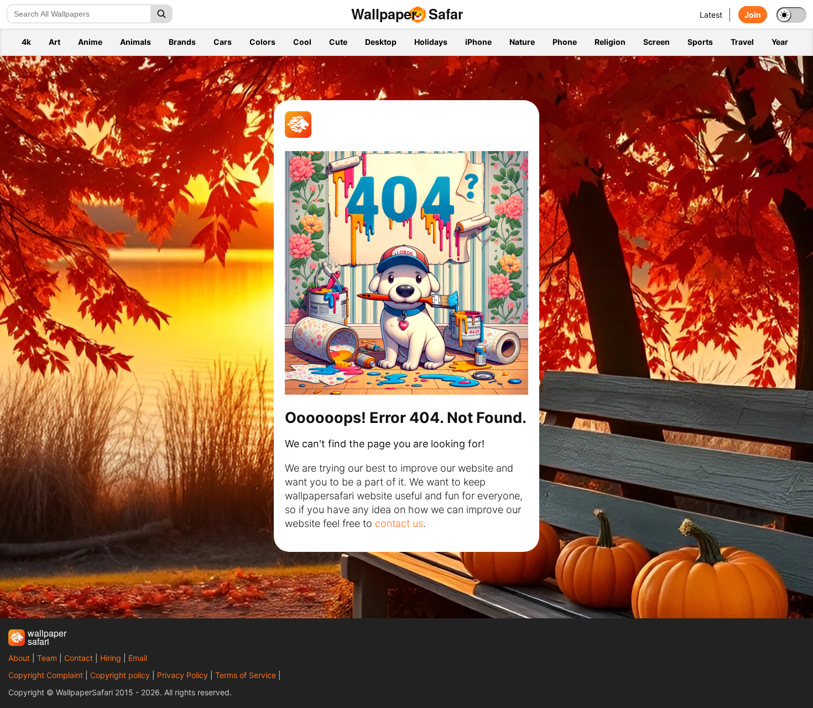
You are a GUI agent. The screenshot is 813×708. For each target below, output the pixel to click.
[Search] (161, 13)
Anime (90, 41)
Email (137, 658)
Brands (182, 41)
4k (26, 41)
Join (752, 14)
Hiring (110, 658)
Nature (522, 41)
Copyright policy (120, 675)
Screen (656, 41)
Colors (262, 41)
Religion (610, 41)
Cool (302, 41)
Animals (135, 41)
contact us (399, 523)
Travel (742, 41)
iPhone (478, 41)
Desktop (381, 41)
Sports (700, 41)
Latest (711, 14)
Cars (222, 41)
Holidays (430, 41)
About (19, 658)
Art (54, 41)
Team (47, 658)
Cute (338, 41)
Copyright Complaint (45, 675)
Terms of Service (245, 675)
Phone (565, 41)
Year (780, 41)
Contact (78, 658)
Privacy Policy (182, 675)
